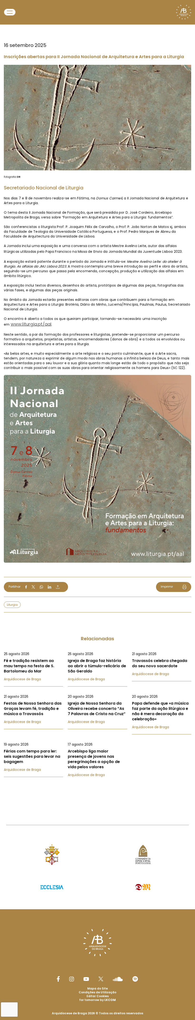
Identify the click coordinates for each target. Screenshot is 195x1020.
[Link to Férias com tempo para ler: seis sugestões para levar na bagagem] (33, 757)
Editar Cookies (98, 996)
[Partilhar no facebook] (26, 587)
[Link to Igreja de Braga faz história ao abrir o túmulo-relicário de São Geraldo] (97, 666)
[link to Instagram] (71, 979)
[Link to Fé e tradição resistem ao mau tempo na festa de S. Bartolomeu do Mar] (33, 666)
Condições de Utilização (97, 992)
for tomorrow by (97, 1000)
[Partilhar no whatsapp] (41, 587)
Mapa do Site (97, 988)
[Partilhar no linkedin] (49, 587)
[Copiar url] (58, 587)
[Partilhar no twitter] (33, 586)
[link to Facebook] (58, 979)
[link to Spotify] (135, 979)
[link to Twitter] (100, 979)
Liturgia (12, 605)
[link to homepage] (183, 12)
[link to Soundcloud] (118, 979)
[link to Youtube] (86, 979)
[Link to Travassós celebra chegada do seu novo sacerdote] (161, 663)
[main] (97, 403)
